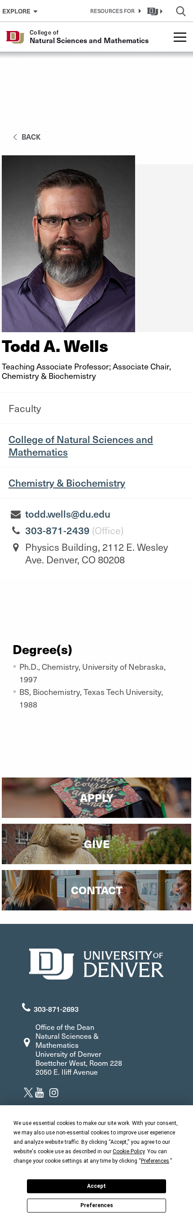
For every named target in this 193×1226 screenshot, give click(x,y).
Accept (96, 1186)
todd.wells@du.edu (67, 513)
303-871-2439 (57, 530)
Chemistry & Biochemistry (67, 482)
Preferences (96, 1205)
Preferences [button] (155, 1161)
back (30, 136)
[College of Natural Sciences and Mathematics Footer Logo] (96, 962)
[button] (114, 11)
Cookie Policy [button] (129, 1151)
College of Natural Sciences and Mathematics (81, 445)
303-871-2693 (56, 1009)
